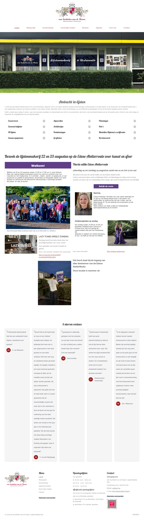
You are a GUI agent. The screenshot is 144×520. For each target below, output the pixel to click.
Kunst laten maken (45, 489)
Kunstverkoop (43, 483)
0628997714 (116, 488)
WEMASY (136, 514)
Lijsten (41, 477)
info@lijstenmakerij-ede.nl (121, 491)
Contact (41, 492)
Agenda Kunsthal (45, 486)
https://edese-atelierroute (116, 251)
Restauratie (43, 480)
